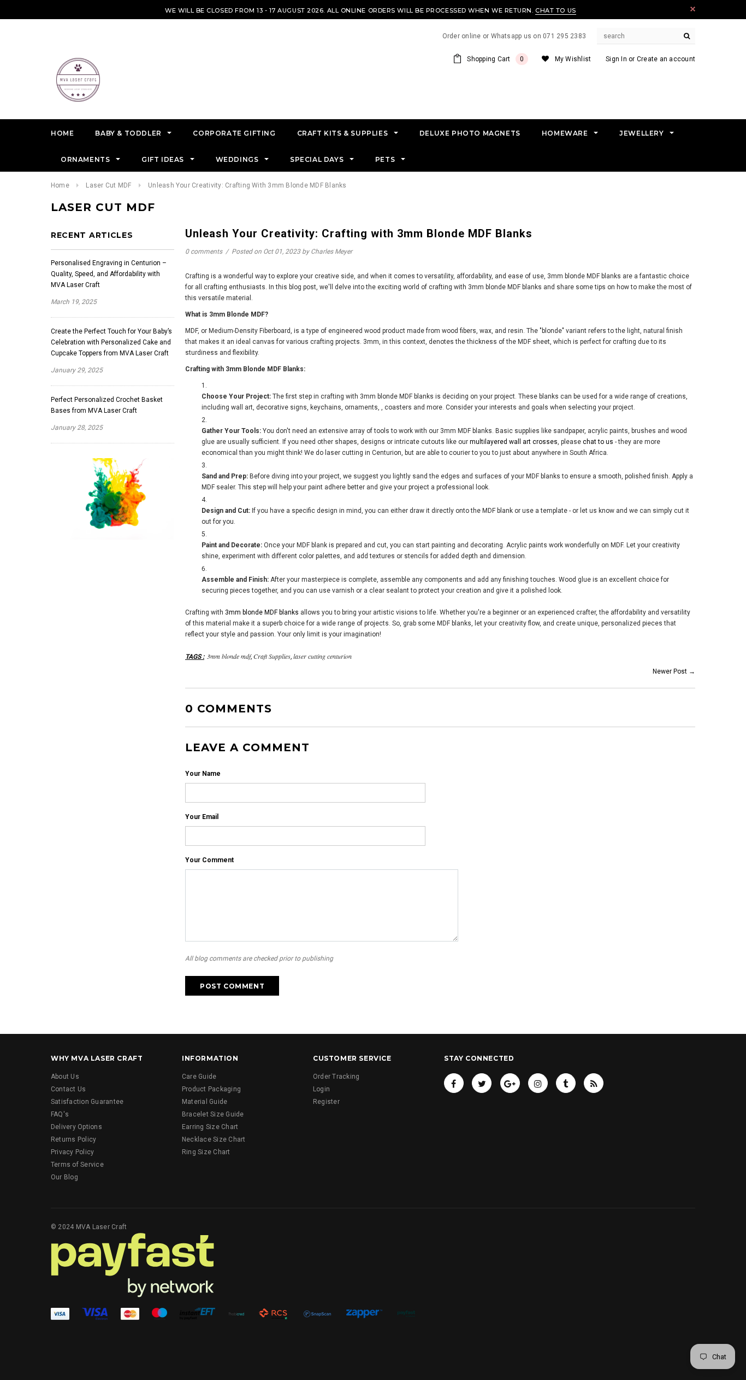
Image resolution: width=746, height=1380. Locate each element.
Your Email (201, 817)
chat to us (598, 442)
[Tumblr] (566, 1083)
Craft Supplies (272, 656)
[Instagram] (538, 1083)
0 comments (204, 251)
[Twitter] (482, 1083)
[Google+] (510, 1083)
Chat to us (555, 10)
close (692, 9)
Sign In (616, 59)
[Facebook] (454, 1083)
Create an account (666, 59)
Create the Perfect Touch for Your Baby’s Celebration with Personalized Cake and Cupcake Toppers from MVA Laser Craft (111, 342)
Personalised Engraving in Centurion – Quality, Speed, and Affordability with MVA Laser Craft (109, 274)
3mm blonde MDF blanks (262, 612)
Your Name (203, 773)
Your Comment (209, 860)
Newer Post (670, 671)
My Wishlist (573, 59)
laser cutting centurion (322, 656)
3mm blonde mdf (229, 656)
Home (60, 185)
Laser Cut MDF (108, 185)
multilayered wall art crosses (514, 442)
